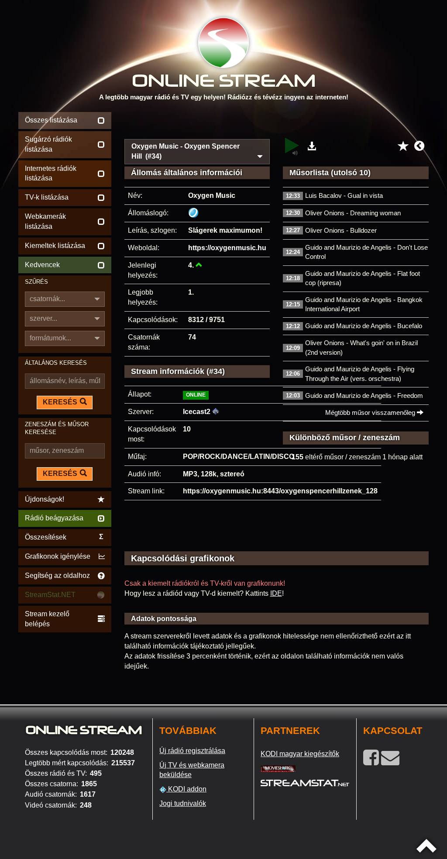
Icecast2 (196, 411)
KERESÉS (60, 402)
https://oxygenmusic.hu (227, 247)
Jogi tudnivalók (182, 803)
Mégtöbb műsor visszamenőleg (371, 412)
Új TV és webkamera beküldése (191, 770)
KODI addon (186, 789)
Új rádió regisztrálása (192, 750)
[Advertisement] (276, 123)
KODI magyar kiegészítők (300, 753)
